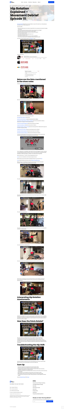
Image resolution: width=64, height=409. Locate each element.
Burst (28, 377)
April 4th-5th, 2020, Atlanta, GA (21, 119)
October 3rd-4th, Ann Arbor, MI (22, 129)
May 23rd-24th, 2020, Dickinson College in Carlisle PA (25, 120)
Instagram (31, 38)
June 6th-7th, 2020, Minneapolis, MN (22, 123)
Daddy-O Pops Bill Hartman (35, 160)
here (41, 158)
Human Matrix (22, 83)
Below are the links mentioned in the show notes (31, 72)
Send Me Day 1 (50, 401)
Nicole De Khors (22, 377)
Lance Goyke (14, 406)
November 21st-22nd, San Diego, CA (22, 132)
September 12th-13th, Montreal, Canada (23, 126)
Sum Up (27, 76)
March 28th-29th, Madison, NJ (21, 117)
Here (18, 160)
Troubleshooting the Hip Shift (30, 75)
